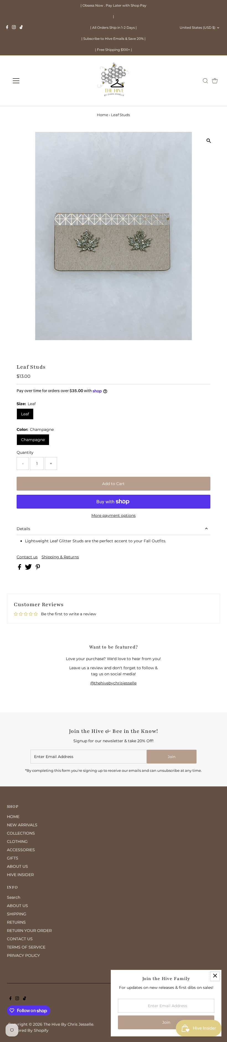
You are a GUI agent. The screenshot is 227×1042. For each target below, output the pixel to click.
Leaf (25, 413)
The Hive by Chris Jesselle (68, 1024)
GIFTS (12, 858)
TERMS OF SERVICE (26, 947)
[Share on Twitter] (29, 568)
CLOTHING (17, 841)
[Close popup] (215, 976)
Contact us (27, 557)
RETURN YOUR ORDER (29, 930)
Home (102, 115)
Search (13, 897)
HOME (13, 816)
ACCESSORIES (21, 849)
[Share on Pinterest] (38, 568)
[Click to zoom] (209, 141)
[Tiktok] (21, 27)
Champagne (33, 439)
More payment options (113, 515)
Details (23, 528)
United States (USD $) (197, 27)
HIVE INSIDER (20, 874)
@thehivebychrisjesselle (113, 683)
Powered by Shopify (28, 1030)
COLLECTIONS (21, 833)
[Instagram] (14, 27)
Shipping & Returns (60, 557)
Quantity (25, 452)
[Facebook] (7, 27)
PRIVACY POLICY (23, 955)
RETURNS (16, 922)
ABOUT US (17, 866)
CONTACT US (20, 938)
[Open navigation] (34, 81)
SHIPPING (16, 913)
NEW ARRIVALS (22, 824)
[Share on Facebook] (20, 568)
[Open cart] (215, 80)
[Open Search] (205, 80)
